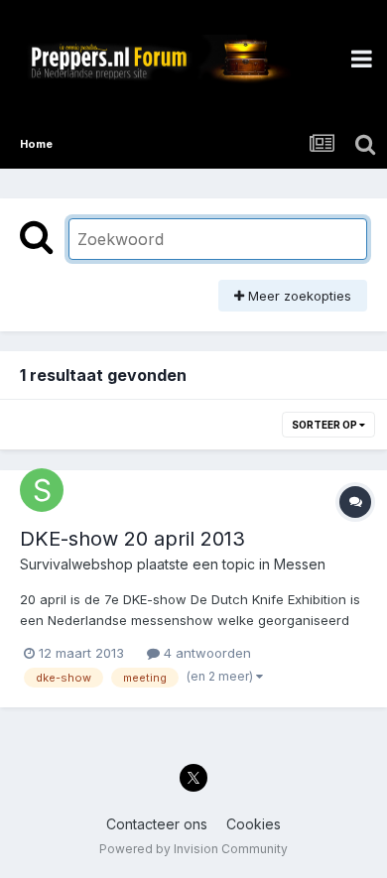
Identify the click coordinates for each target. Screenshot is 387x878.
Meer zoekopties (297, 296)
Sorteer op (325, 425)
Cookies (253, 823)
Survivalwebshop (76, 564)
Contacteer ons (156, 823)
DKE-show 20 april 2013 (132, 539)
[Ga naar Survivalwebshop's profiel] (42, 490)
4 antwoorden (205, 653)
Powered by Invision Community (193, 848)
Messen (299, 564)
